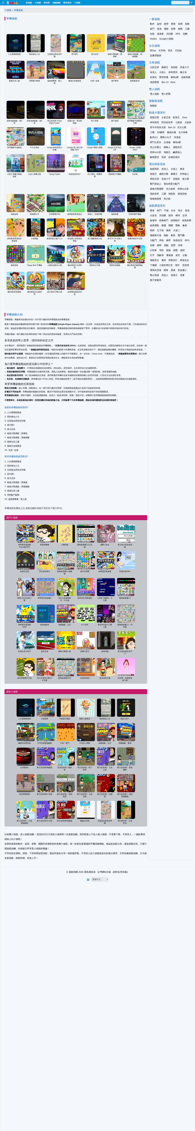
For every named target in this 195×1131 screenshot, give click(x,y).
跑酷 (166, 235)
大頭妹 (178, 50)
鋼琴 (168, 240)
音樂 (152, 245)
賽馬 (173, 235)
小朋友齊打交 (166, 265)
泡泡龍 (174, 67)
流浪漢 (185, 265)
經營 (166, 24)
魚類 (152, 34)
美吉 (170, 50)
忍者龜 (167, 142)
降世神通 (163, 77)
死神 (163, 157)
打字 (152, 255)
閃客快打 (173, 260)
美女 (180, 210)
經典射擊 (186, 220)
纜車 (166, 270)
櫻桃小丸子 (165, 137)
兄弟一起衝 (13, 450)
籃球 (170, 215)
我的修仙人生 (13, 417)
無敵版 (153, 105)
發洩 (159, 29)
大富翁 (153, 215)
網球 (159, 245)
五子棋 (160, 230)
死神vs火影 (155, 152)
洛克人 (153, 72)
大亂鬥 (153, 240)
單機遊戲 (18, 10)
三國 (187, 29)
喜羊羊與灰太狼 (158, 127)
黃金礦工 (182, 270)
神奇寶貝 (173, 72)
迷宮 (177, 255)
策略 (187, 24)
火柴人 (162, 72)
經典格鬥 (163, 220)
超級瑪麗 (185, 77)
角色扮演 (177, 240)
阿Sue (153, 50)
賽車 (173, 24)
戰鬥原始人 (155, 184)
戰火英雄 (154, 275)
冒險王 (153, 174)
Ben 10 (165, 82)
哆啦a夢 (175, 77)
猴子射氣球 (155, 280)
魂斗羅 (185, 179)
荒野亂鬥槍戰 (13, 495)
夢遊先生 (184, 260)
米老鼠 (177, 137)
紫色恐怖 (182, 194)
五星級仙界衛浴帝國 (16, 421)
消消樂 (169, 34)
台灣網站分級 (104, 872)
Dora (172, 82)
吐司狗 (162, 50)
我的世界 (154, 194)
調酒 (173, 270)
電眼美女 (154, 260)
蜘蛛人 (167, 147)
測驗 (166, 245)
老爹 (182, 275)
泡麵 (185, 34)
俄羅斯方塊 (155, 235)
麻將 (168, 230)
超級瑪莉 (154, 169)
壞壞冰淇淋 (155, 270)
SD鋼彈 (161, 132)
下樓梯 (153, 265)
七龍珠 (178, 122)
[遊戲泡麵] (12, 3)
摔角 (161, 240)
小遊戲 (8, 10)
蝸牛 (177, 265)
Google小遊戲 (166, 39)
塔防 (161, 250)
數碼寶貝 (154, 157)
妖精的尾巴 (174, 157)
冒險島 (176, 179)
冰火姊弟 (170, 189)
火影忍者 (154, 67)
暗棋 (152, 230)
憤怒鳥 (171, 194)
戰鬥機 (181, 235)
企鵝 (184, 255)
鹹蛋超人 (177, 152)
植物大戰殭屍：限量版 (17, 433)
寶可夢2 (10, 425)
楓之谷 (183, 72)
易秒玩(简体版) (120, 872)
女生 (173, 210)
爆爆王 (164, 67)
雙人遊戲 (154, 94)
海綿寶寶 (154, 82)
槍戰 (180, 29)
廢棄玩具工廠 (13, 442)
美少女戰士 (155, 147)
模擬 (168, 250)
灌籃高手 (177, 147)
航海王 (176, 117)
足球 (184, 215)
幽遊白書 (171, 132)
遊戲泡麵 (73, 872)
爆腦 (163, 225)
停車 (180, 245)
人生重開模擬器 (14, 412)
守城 (166, 210)
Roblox (153, 39)
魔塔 (163, 260)
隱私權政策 (90, 872)
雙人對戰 (166, 94)
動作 (152, 24)
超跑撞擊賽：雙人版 (17, 499)
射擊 (173, 29)
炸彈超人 (184, 174)
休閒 (180, 24)
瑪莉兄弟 (154, 179)
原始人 (164, 275)
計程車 (153, 250)
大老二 (176, 230)
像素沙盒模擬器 (14, 446)
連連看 (160, 34)
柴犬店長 (11, 429)
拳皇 (182, 169)
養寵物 (169, 255)
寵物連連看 (155, 198)
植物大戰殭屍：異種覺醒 (18, 437)
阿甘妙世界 (167, 122)
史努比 (153, 77)
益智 (159, 24)
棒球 (177, 215)
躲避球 (153, 220)
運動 (166, 29)
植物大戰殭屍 (157, 189)
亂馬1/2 (154, 137)
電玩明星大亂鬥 (172, 184)
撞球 (182, 250)
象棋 (184, 225)
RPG (177, 34)
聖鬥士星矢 (155, 142)
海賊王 (167, 152)
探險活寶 (154, 117)
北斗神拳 (183, 132)
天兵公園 (181, 127)
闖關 (170, 225)
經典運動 (154, 225)
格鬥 (152, 29)
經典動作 (175, 220)
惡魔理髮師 (155, 55)
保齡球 (160, 255)
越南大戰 (163, 174)
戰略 (177, 225)
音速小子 (184, 67)
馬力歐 (167, 198)
